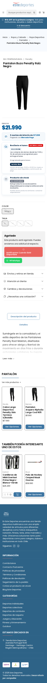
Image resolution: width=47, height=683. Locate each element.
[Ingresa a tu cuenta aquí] (40, 12)
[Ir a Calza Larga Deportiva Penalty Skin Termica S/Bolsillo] (12, 394)
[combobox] (21, 12)
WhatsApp (14, 260)
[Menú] (3, 12)
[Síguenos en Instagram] (14, 546)
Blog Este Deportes (12, 589)
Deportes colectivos (12, 607)
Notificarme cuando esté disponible (18, 253)
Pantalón (23, 40)
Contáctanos (9, 563)
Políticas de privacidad (14, 570)
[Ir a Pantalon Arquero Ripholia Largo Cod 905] (35, 394)
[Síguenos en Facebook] (18, 546)
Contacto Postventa (13, 567)
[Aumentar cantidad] (6, 494)
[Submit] (34, 12)
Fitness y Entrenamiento (14, 622)
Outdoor (7, 626)
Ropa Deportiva (37, 37)
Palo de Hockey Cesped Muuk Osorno (29, 477)
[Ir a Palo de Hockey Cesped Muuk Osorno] (30, 462)
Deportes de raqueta (13, 615)
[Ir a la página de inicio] (23, 4)
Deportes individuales (13, 603)
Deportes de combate (14, 611)
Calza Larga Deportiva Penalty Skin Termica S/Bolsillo (9, 412)
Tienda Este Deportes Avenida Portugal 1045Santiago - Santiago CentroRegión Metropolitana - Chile (19, 644)
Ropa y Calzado (18, 37)
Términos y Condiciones (14, 574)
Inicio (5, 37)
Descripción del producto (23, 316)
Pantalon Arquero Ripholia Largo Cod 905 (34, 410)
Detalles (23, 324)
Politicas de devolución (14, 578)
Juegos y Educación (12, 618)
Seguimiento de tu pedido (15, 582)
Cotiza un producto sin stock (17, 585)
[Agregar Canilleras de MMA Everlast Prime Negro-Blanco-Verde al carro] (13, 494)
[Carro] (43, 12)
